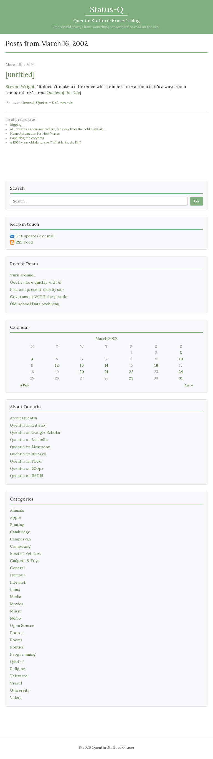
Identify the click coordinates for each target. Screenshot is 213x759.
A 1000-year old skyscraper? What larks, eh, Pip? (45, 142)
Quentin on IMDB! (26, 475)
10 (181, 359)
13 (82, 365)
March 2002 (106, 338)
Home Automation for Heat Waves (35, 133)
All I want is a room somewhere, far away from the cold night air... (58, 129)
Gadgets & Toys (24, 560)
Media (15, 596)
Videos (16, 697)
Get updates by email (35, 236)
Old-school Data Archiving (34, 303)
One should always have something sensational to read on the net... (107, 27)
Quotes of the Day (63, 92)
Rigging (16, 125)
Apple (15, 517)
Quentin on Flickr (26, 461)
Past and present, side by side (37, 289)
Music (15, 611)
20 (81, 372)
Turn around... (23, 275)
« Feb (24, 385)
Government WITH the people (38, 296)
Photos (17, 632)
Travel (16, 683)
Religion (17, 668)
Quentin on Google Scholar (35, 432)
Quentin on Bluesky (28, 454)
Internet (18, 582)
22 (131, 372)
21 (106, 372)
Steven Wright (20, 86)
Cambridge (20, 531)
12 (57, 365)
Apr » (188, 385)
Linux (15, 589)
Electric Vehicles (25, 553)
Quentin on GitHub (27, 425)
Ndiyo (15, 618)
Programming (23, 654)
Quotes (42, 102)
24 (181, 372)
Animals (17, 510)
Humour (17, 575)
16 (156, 365)
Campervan (20, 539)
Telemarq (18, 675)
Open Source (22, 625)
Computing (20, 546)
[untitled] (20, 74)
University (19, 690)
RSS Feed (24, 242)
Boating (17, 524)
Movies (16, 603)
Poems (16, 639)
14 (106, 365)
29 (131, 378)
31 (181, 378)
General (27, 102)
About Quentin (23, 418)
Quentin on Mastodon (30, 446)
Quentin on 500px (26, 468)
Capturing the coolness (27, 138)
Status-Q (106, 9)
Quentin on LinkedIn (29, 439)
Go (196, 201)
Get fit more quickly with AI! (36, 282)
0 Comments (62, 102)
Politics (17, 647)
